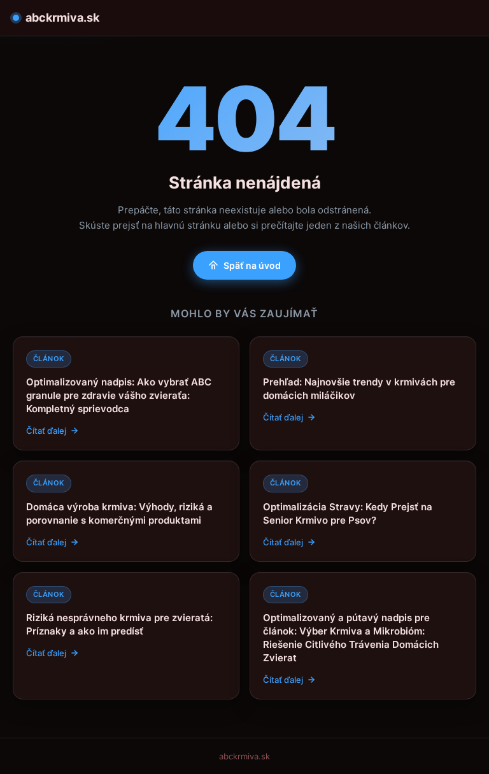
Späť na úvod (252, 265)
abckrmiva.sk (62, 17)
